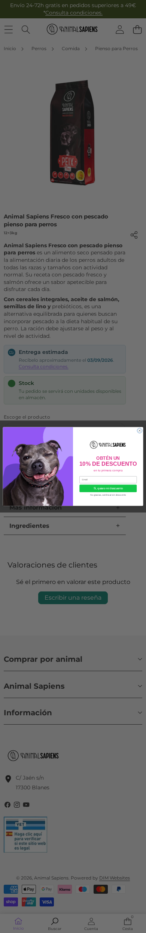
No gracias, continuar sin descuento (108, 495)
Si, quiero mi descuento (108, 488)
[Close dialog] (139, 430)
